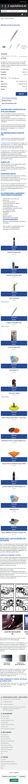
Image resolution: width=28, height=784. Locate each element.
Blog (2, 768)
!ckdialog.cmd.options (9, 776)
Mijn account (23, 1)
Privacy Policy (4, 751)
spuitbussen (9, 550)
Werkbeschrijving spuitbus (7, 724)
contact (8, 675)
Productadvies (4, 734)
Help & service (7, 732)
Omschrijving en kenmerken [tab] (9, 98)
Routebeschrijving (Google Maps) (9, 763)
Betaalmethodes (5, 743)
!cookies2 (16, 772)
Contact (3, 765)
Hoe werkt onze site (5, 739)
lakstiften (14, 550)
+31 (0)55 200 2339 (7, 701)
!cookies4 (15, 780)
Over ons (5, 757)
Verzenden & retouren (6, 745)
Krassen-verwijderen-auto (7, 720)
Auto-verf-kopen (5, 718)
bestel (21, 94)
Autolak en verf (7, 713)
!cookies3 (22, 776)
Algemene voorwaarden (6, 749)
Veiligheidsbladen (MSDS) (7, 747)
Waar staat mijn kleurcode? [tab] (9, 103)
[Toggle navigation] (25, 15)
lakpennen (21, 550)
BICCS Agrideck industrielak (8, 728)
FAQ (2, 753)
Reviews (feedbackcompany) (8, 761)
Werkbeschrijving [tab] (6, 100)
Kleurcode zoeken (5, 716)
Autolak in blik (4, 726)
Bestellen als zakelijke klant (7, 741)
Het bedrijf (3, 759)
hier (5, 221)
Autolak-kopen (4, 722)
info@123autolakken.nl (8, 704)
